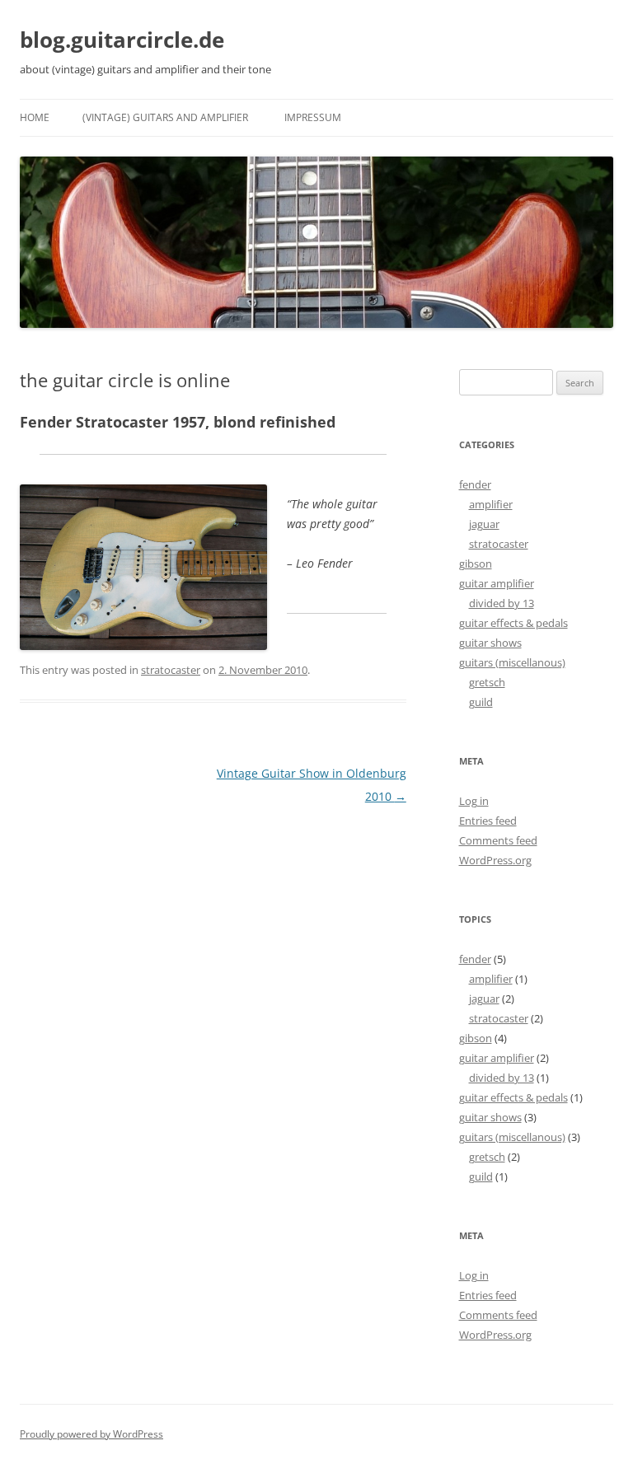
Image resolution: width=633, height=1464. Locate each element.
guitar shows (490, 642)
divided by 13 (501, 603)
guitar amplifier (496, 583)
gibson (475, 563)
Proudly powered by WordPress (91, 1434)
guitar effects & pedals (513, 622)
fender (475, 484)
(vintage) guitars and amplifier (165, 117)
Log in (474, 800)
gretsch (487, 682)
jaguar (484, 524)
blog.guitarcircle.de (122, 39)
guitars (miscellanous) (512, 662)
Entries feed (488, 820)
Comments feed (498, 840)
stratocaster (170, 669)
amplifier (491, 504)
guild (481, 702)
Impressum (312, 117)
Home (34, 117)
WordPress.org (495, 860)
